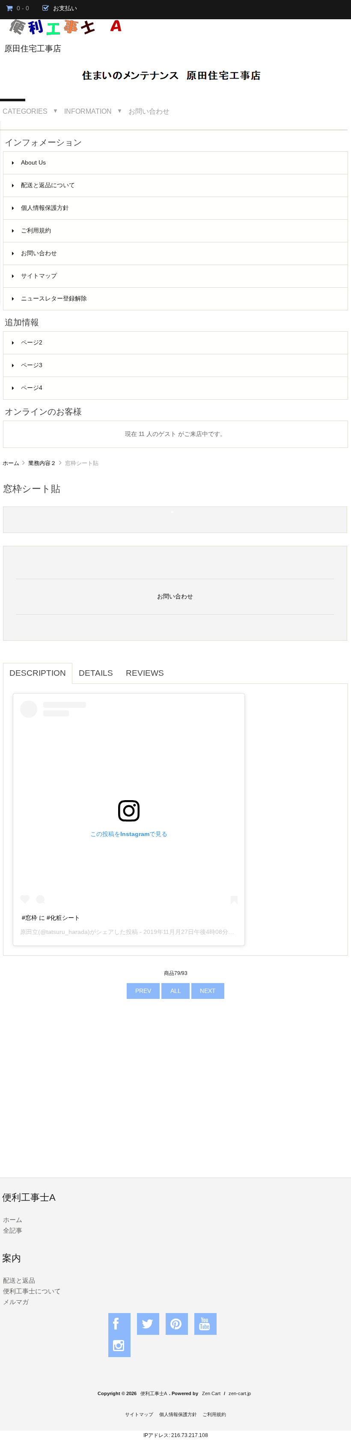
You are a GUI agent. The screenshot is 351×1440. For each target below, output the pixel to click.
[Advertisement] (175, 1094)
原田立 (29, 931)
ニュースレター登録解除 (54, 298)
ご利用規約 (36, 230)
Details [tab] (96, 672)
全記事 (12, 1230)
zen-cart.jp (240, 1393)
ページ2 (31, 342)
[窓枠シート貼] (172, 511)
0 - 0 (23, 8)
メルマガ (16, 1301)
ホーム (11, 463)
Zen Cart (211, 1393)
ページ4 (31, 388)
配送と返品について (48, 185)
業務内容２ (42, 463)
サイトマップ (39, 276)
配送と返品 (19, 1280)
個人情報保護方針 (45, 208)
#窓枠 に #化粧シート (51, 917)
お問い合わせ (149, 111)
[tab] (176, 668)
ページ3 (31, 365)
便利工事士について (32, 1291)
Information (88, 111)
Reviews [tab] (145, 672)
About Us (33, 162)
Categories (25, 111)
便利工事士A (153, 1393)
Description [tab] (37, 672)
